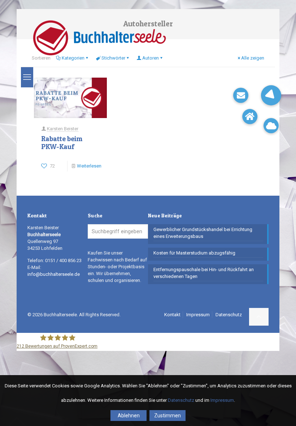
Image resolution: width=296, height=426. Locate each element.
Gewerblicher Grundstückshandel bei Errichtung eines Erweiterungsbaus (202, 233)
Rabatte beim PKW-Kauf (61, 143)
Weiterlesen (89, 166)
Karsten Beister (62, 128)
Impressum (198, 314)
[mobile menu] (27, 77)
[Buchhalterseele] (99, 38)
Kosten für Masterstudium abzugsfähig (194, 253)
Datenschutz (229, 314)
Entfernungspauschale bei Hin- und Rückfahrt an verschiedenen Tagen (203, 273)
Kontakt (172, 314)
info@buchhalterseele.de (53, 274)
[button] (271, 95)
